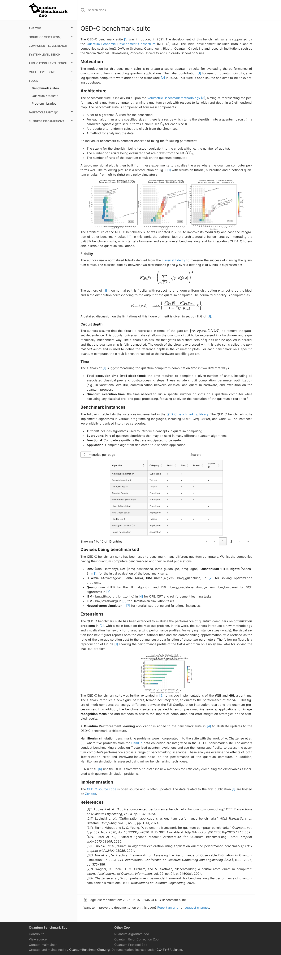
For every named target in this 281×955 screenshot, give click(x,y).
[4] (129, 237)
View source (38, 939)
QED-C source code (101, 789)
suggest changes (197, 907)
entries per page (103, 455)
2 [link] (231, 541)
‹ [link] (214, 541)
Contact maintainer (43, 945)
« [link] (206, 541)
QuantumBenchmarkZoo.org (89, 950)
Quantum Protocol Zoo (130, 945)
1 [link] (222, 541)
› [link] (239, 541)
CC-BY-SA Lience (169, 950)
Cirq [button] (183, 465)
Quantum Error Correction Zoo (136, 939)
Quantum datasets (45, 96)
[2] (163, 78)
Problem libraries (44, 103)
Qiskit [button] (170, 465)
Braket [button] (196, 465)
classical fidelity (173, 260)
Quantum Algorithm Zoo (131, 934)
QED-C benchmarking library (187, 414)
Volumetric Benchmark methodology (173, 98)
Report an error (168, 907)
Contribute (36, 934)
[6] (124, 601)
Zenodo (90, 794)
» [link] (248, 541)
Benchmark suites (45, 88)
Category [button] (154, 465)
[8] (82, 743)
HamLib (136, 743)
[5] (108, 592)
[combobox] (170, 10)
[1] (126, 39)
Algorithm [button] (117, 465)
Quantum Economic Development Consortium (121, 44)
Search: (195, 455)
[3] (203, 98)
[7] (128, 605)
